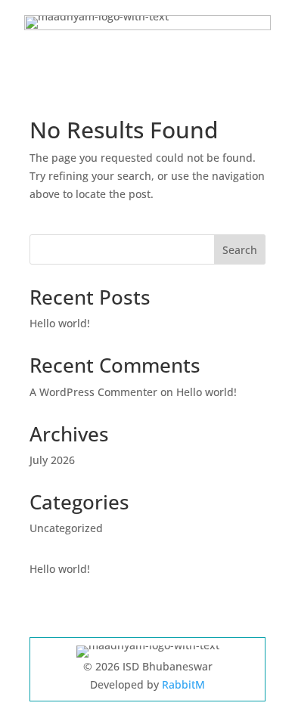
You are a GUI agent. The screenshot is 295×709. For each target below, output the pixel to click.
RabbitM (183, 684)
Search (239, 250)
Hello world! (60, 323)
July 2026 (52, 460)
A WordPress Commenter (93, 392)
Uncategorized (66, 528)
